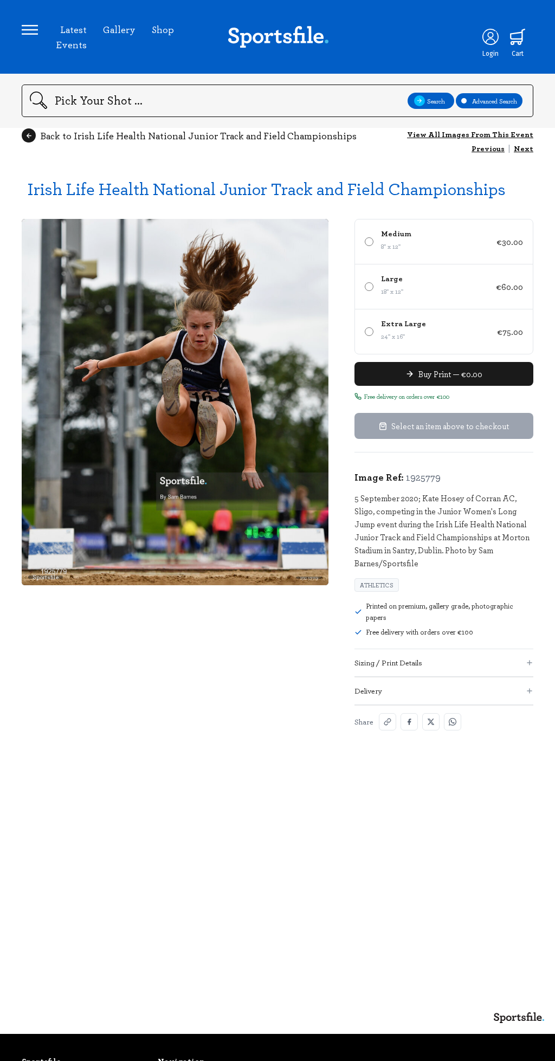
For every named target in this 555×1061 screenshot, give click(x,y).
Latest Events (71, 37)
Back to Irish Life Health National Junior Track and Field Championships (198, 135)
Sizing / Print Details (388, 662)
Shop (163, 29)
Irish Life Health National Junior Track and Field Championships (266, 188)
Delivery (368, 690)
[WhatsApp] (452, 721)
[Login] (490, 37)
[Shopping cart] (517, 37)
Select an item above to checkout (450, 425)
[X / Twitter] (431, 721)
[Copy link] (387, 721)
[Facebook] (409, 721)
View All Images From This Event (470, 134)
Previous (488, 148)
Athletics (376, 585)
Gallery (119, 29)
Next (523, 148)
